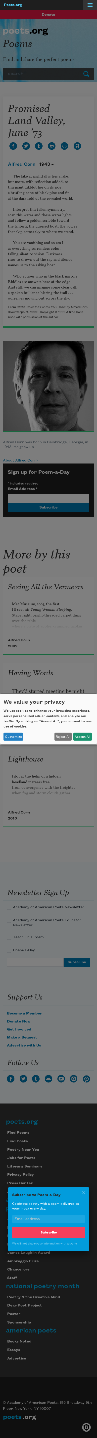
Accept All (82, 736)
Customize (13, 736)
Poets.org (13, 5)
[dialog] (48, 719)
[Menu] (90, 5)
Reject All (63, 736)
